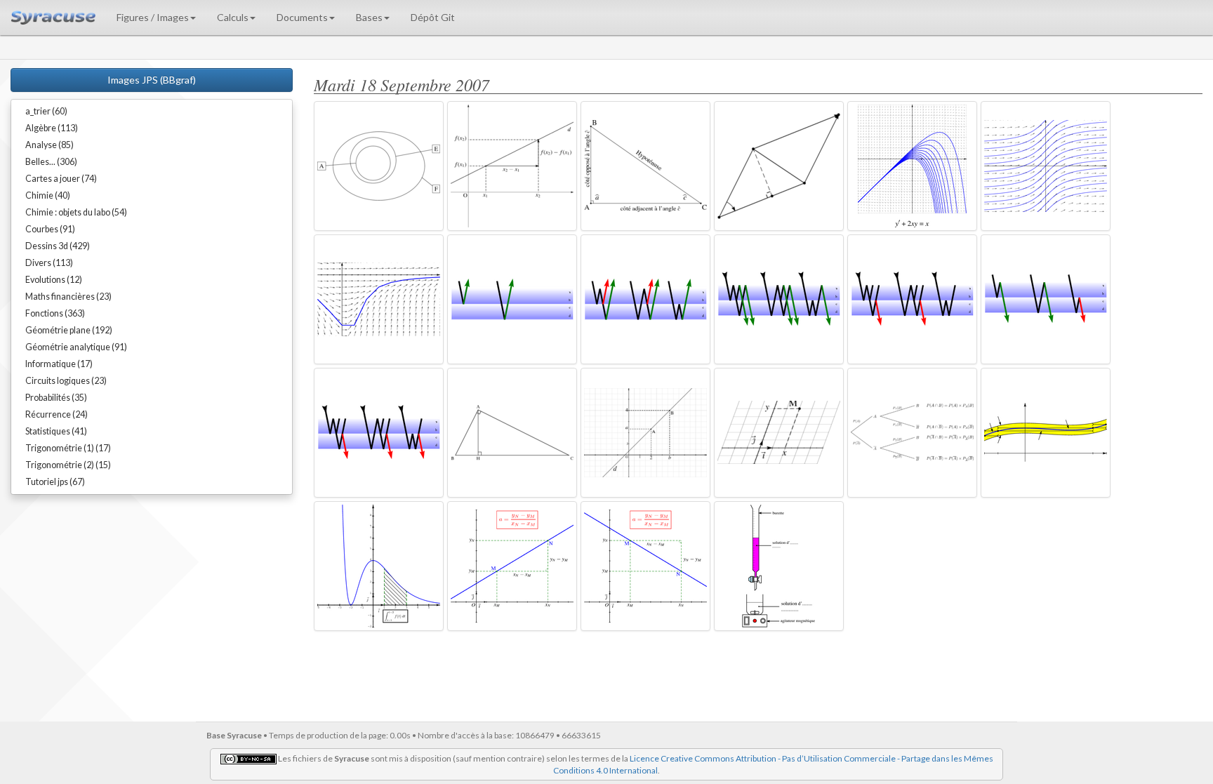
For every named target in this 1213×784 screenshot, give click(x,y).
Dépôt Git (433, 17)
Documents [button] (302, 17)
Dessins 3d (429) (57, 246)
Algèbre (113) (51, 128)
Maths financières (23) (68, 296)
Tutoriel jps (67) (55, 482)
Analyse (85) (49, 145)
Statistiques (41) (56, 431)
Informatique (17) (59, 364)
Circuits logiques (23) (66, 381)
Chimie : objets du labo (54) (76, 212)
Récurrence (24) (56, 414)
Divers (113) (49, 263)
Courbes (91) (50, 229)
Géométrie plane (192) (68, 330)
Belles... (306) (51, 162)
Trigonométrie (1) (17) (68, 448)
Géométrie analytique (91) (76, 347)
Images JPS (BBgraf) (151, 80)
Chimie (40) (47, 195)
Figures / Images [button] (153, 17)
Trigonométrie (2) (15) (68, 465)
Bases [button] (369, 17)
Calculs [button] (232, 17)
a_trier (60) (46, 111)
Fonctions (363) (55, 313)
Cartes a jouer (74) (61, 178)
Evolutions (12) (53, 279)
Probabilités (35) (56, 397)
